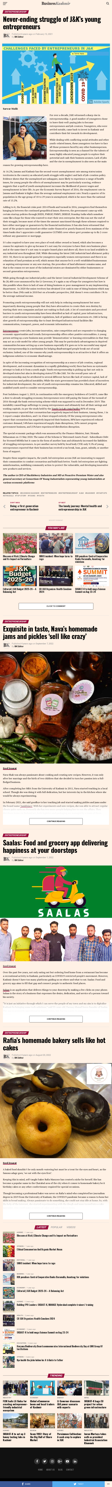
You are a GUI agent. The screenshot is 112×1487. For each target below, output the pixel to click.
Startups (102, 493)
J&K (82, 493)
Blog (60, 1469)
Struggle (9, 496)
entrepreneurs (49, 493)
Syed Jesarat (9, 965)
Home (40, 1469)
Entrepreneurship (69, 493)
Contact (70, 1469)
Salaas (6, 989)
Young (32, 496)
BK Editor (19, 37)
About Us (50, 1469)
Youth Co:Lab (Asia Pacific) (66, 408)
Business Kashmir (30, 493)
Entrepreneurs (11, 330)
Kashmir (90, 493)
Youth (41, 496)
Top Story (21, 496)
